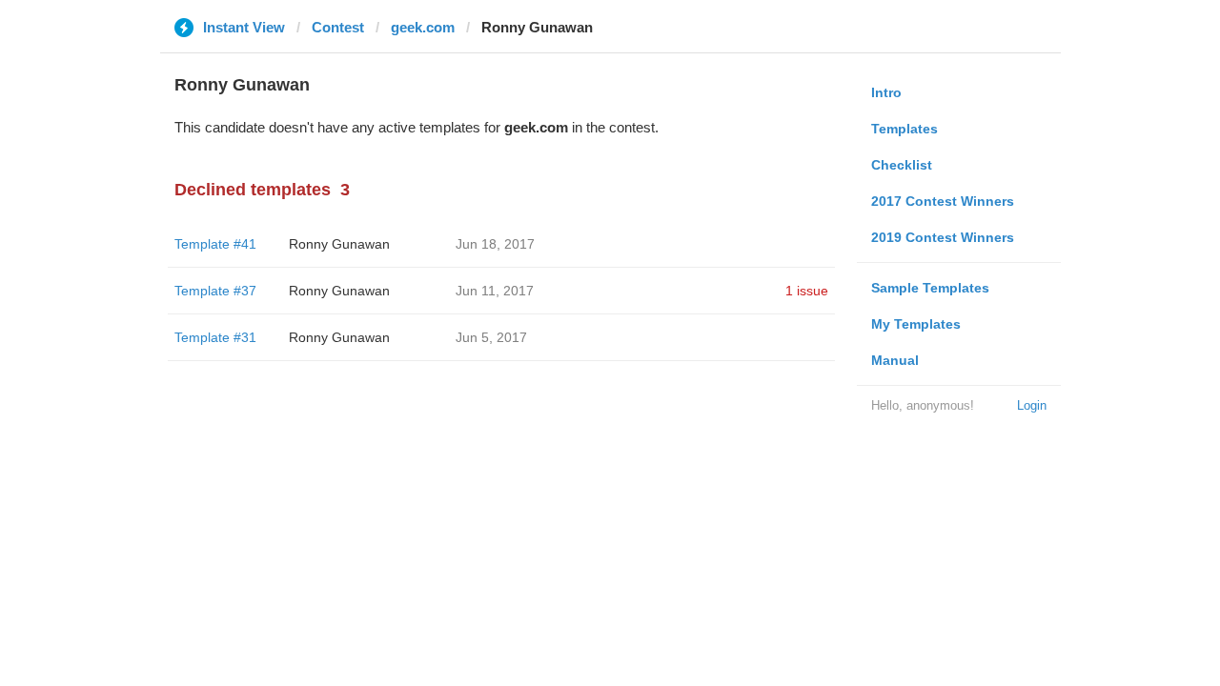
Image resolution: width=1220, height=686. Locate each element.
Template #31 (215, 337)
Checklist (901, 164)
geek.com (423, 27)
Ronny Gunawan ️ (341, 244)
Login (1032, 405)
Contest (338, 27)
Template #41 (215, 244)
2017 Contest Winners (942, 201)
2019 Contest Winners (942, 237)
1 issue (806, 290)
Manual (895, 360)
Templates (904, 128)
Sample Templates (930, 287)
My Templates (916, 324)
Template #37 (215, 290)
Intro (886, 92)
